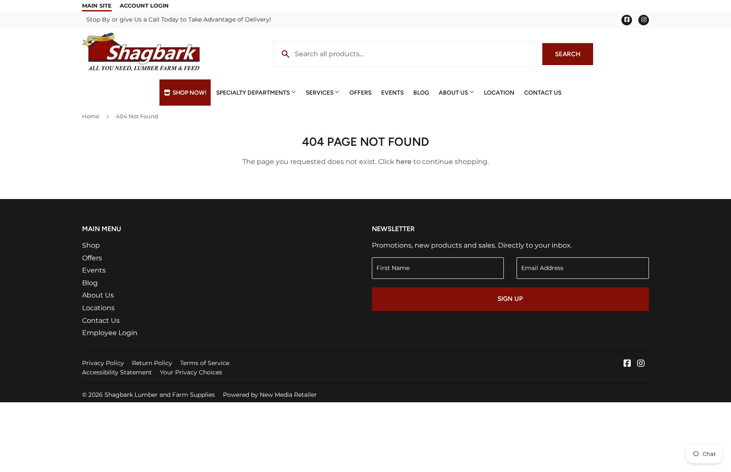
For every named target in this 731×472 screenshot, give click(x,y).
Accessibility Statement (117, 372)
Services (320, 92)
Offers (360, 92)
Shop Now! (188, 92)
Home (90, 116)
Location (499, 92)
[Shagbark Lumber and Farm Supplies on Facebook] (627, 364)
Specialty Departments (253, 92)
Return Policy (152, 363)
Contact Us (542, 92)
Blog (421, 92)
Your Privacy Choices (191, 372)
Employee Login (109, 333)
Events (392, 92)
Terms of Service (204, 363)
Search (574, 54)
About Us (454, 92)
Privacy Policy (103, 363)
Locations (98, 308)
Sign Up (510, 299)
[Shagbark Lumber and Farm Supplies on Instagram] (641, 364)
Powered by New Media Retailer (270, 394)
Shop (91, 245)
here (404, 162)
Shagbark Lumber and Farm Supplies (159, 394)
